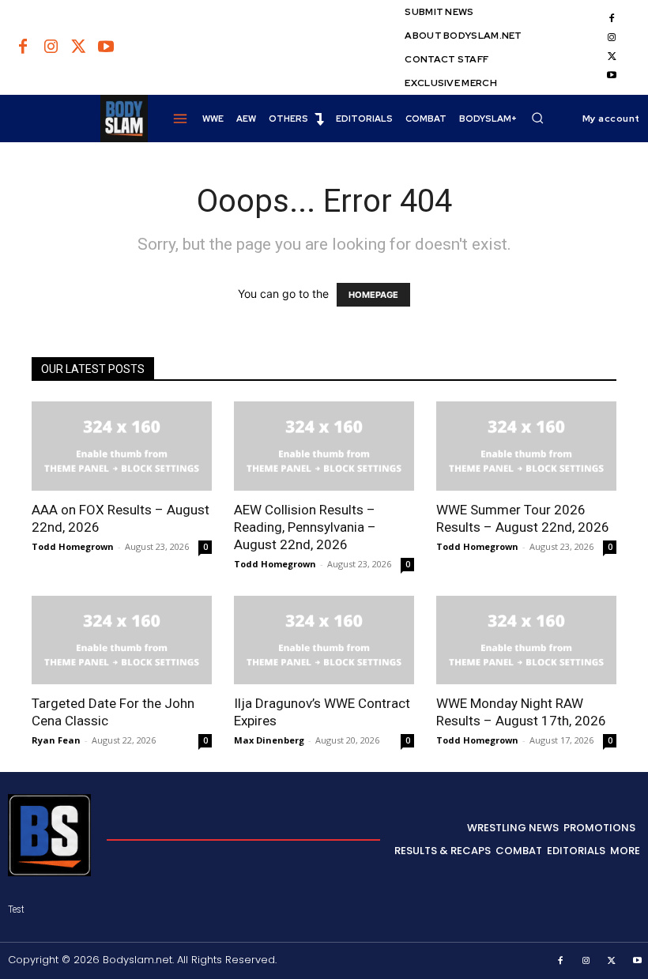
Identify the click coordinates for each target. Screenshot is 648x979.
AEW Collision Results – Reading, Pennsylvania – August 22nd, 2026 (305, 527)
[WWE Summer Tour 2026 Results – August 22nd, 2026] (526, 446)
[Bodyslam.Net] (78, 118)
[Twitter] (78, 47)
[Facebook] (23, 47)
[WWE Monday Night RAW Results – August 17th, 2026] (526, 640)
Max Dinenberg (269, 740)
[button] (537, 117)
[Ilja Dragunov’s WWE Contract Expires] (324, 640)
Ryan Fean (56, 740)
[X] (611, 56)
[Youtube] (106, 47)
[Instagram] (50, 47)
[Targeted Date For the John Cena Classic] (122, 640)
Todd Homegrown (73, 546)
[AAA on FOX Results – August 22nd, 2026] (122, 446)
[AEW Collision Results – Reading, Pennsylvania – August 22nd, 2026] (324, 446)
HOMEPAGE (373, 294)
